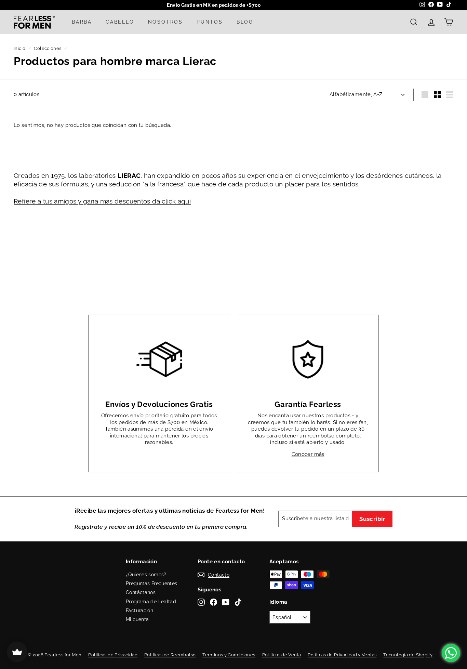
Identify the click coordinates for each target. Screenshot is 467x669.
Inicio (19, 48)
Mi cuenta (137, 619)
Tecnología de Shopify (407, 654)
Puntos (210, 22)
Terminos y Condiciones (228, 654)
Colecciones (47, 48)
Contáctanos (141, 592)
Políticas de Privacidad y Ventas (342, 654)
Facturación (139, 610)
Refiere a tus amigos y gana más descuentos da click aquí (102, 201)
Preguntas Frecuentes (151, 583)
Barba (82, 22)
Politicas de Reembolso (170, 654)
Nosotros (165, 22)
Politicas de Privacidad (112, 654)
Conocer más (308, 454)
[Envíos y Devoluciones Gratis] (159, 359)
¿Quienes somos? (146, 574)
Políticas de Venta (281, 654)
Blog (245, 22)
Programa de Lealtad (151, 601)
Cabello (120, 22)
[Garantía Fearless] (308, 359)
